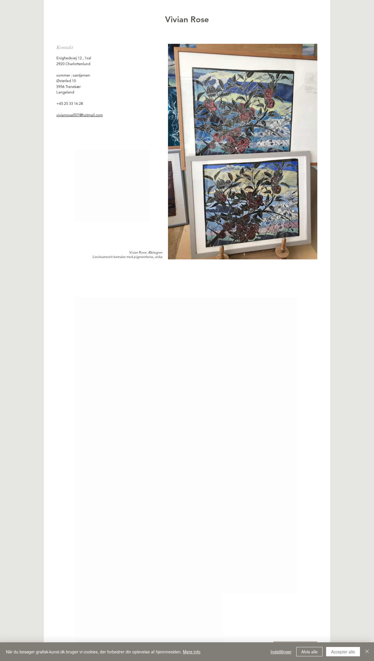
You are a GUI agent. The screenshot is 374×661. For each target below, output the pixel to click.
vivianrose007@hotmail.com (79, 115)
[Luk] (366, 651)
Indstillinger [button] (281, 652)
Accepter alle (343, 652)
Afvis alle (309, 652)
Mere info (191, 652)
